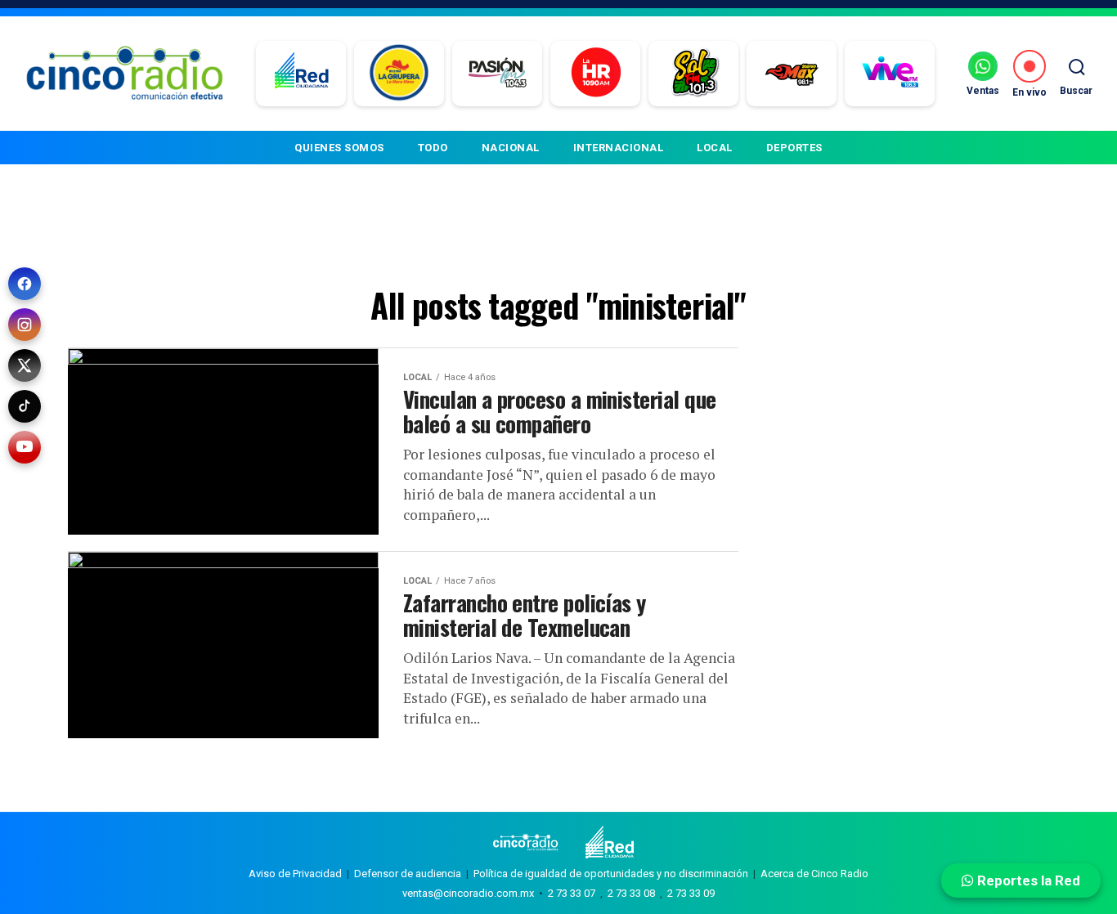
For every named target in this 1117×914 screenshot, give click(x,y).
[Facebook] (24, 283)
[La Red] (301, 73)
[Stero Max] (792, 73)
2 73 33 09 (691, 893)
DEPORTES (794, 147)
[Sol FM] (693, 73)
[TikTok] (24, 406)
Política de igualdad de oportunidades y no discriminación (610, 873)
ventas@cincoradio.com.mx (468, 893)
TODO (433, 147)
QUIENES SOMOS (339, 147)
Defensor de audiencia (407, 873)
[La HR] (595, 73)
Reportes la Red (1027, 880)
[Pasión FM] (497, 73)
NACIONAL (511, 147)
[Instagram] (24, 324)
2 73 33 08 (631, 893)
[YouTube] (24, 447)
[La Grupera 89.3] (399, 73)
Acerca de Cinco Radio (814, 873)
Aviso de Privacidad (295, 873)
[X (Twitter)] (24, 365)
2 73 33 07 (571, 893)
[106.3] (890, 73)
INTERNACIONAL (618, 147)
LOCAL (715, 147)
